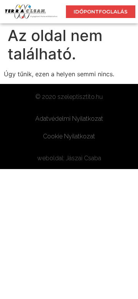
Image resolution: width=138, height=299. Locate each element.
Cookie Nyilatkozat (69, 136)
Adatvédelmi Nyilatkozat (69, 118)
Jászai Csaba (83, 158)
